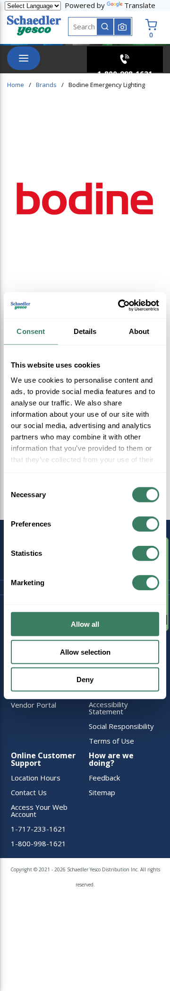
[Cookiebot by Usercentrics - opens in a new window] (120, 305)
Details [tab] (85, 331)
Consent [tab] (31, 331)
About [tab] (139, 331)
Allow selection (85, 652)
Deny (85, 679)
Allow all (85, 624)
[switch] (145, 524)
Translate (139, 5)
